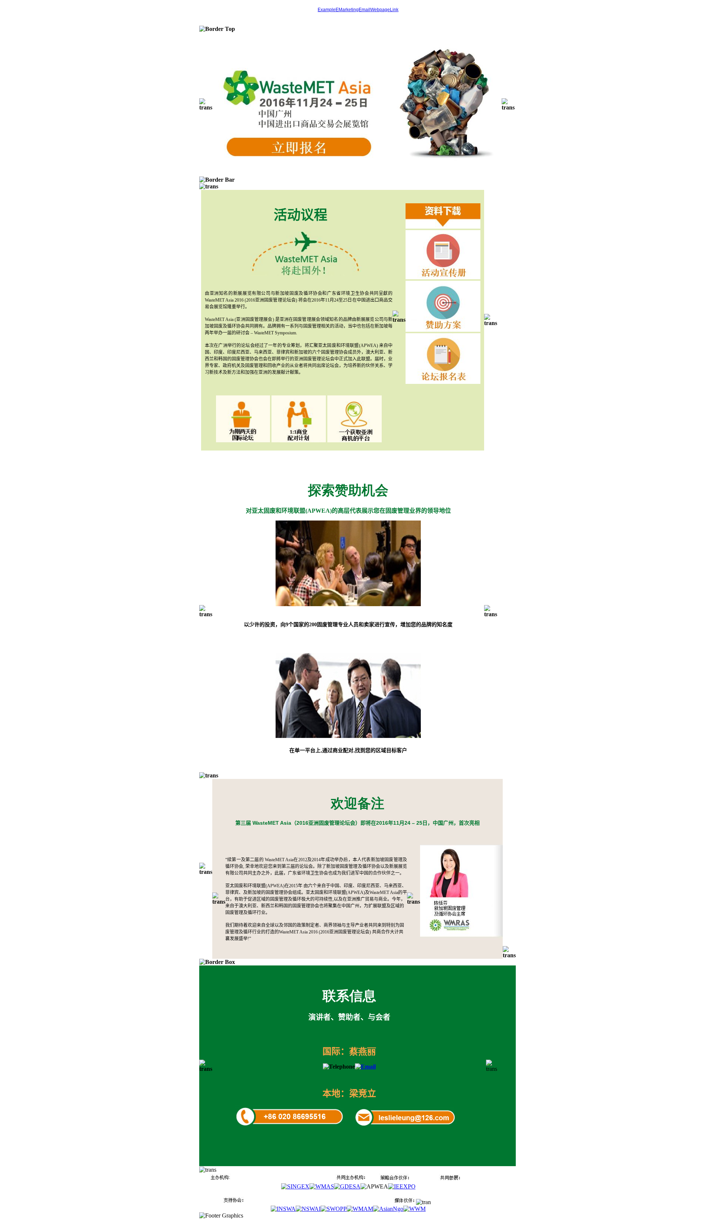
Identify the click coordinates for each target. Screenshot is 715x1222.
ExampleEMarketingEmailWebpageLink (358, 9)
